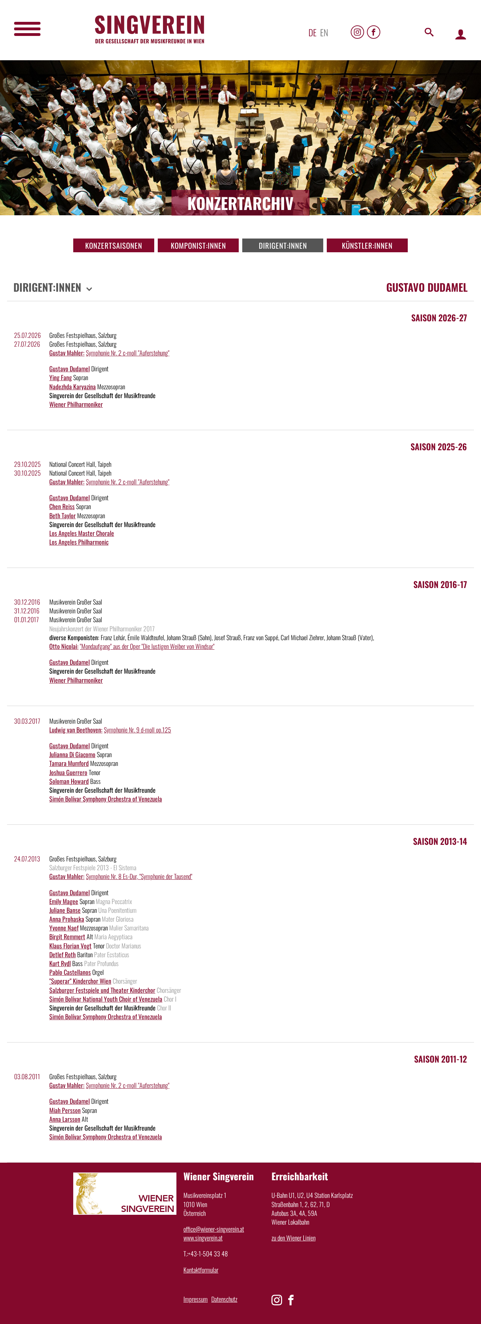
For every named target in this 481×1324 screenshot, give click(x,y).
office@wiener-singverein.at (213, 1228)
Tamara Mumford (69, 763)
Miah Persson (65, 1110)
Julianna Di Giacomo (72, 754)
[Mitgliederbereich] (461, 34)
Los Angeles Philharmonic (78, 541)
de (312, 32)
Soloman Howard (69, 781)
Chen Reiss (62, 506)
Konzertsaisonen (113, 245)
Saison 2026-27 (439, 317)
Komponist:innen (198, 245)
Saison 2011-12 (440, 1058)
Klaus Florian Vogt (70, 945)
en (324, 32)
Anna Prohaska (66, 918)
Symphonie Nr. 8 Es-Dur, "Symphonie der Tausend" (139, 876)
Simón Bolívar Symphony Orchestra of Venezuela (105, 798)
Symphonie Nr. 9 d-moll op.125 (137, 729)
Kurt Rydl (60, 963)
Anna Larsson (64, 1119)
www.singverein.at (203, 1237)
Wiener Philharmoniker (76, 404)
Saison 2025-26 (439, 446)
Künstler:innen (367, 245)
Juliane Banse (65, 910)
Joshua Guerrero (68, 772)
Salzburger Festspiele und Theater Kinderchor (102, 990)
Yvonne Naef (64, 927)
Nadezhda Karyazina (72, 386)
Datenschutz (224, 1299)
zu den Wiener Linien (293, 1237)
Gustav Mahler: (67, 352)
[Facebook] (373, 32)
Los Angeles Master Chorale (81, 533)
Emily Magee (63, 901)
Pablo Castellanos (70, 972)
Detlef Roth (62, 954)
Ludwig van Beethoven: (75, 729)
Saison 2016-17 (440, 584)
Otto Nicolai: (64, 646)
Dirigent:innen (283, 245)
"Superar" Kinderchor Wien (80, 980)
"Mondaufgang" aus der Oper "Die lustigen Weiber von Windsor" (147, 646)
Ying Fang (60, 377)
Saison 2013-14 (440, 841)
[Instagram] (357, 32)
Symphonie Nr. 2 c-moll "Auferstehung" (127, 352)
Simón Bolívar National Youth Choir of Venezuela (105, 998)
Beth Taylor (62, 515)
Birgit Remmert (67, 936)
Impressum (195, 1299)
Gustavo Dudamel (69, 368)
